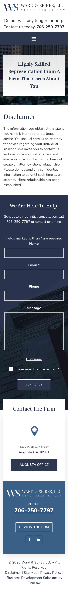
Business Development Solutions (32, 577)
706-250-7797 (50, 27)
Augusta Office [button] (34, 464)
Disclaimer (34, 359)
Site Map (30, 572)
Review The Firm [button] (34, 527)
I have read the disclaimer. (37, 369)
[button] (34, 39)
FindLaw (34, 583)
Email (34, 265)
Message (34, 308)
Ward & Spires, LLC (36, 562)
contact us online (48, 221)
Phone (34, 286)
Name (34, 243)
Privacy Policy (50, 572)
